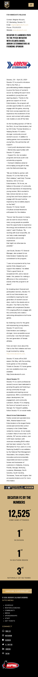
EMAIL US (8, 631)
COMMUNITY (10, 610)
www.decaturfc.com (20, 30)
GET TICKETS (10, 621)
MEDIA (7, 613)
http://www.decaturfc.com (16, 354)
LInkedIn (8, 649)
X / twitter (8, 644)
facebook (8, 640)
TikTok (7, 653)
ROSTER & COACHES (12, 608)
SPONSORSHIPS (11, 616)
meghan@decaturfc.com (19, 25)
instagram (8, 636)
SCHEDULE (9, 605)
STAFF (7, 618)
